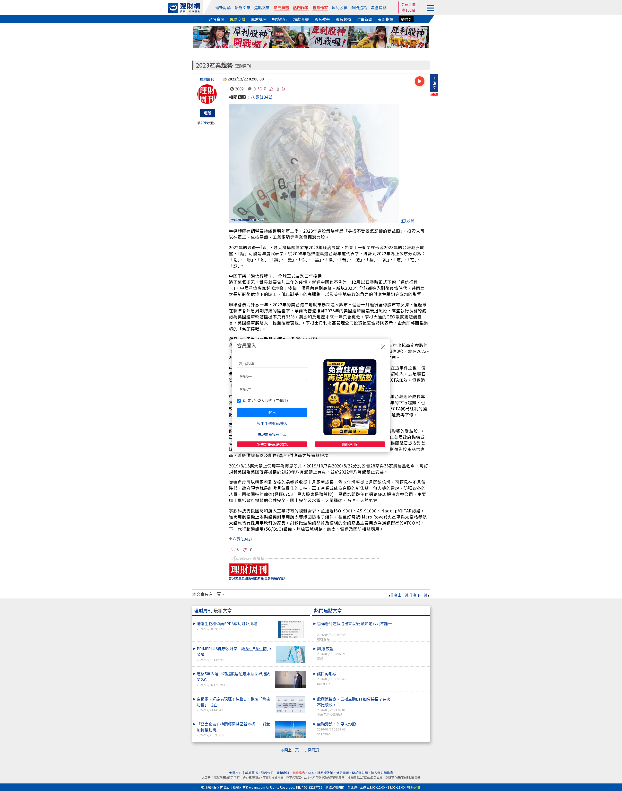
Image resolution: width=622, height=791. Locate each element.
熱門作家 (301, 7)
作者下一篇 (418, 595)
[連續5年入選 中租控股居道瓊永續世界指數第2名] (290, 679)
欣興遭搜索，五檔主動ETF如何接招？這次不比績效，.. (353, 706)
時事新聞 (364, 19)
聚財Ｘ (406, 19)
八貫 (255, 97)
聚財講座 (259, 19)
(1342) (266, 97)
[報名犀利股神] (311, 36)
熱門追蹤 (359, 7)
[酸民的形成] (411, 670)
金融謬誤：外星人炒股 (336, 728)
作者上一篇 (399, 595)
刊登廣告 (299, 772)
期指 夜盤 (331, 653)
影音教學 (322, 19)
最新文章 (242, 7)
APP (203, 123)
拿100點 (408, 10)
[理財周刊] (207, 94)
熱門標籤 (281, 7)
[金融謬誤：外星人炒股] (411, 721)
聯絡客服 (350, 444)
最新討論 (223, 7)
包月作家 (320, 7)
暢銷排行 (280, 19)
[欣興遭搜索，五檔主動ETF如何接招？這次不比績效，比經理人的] (411, 696)
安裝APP (235, 772)
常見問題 (342, 772)
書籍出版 (283, 772)
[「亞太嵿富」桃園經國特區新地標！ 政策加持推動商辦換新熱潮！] (290, 729)
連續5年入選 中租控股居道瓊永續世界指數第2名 (233, 679)
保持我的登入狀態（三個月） (266, 400)
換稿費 (434, 94)
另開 (410, 220)
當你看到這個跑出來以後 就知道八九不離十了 (354, 631)
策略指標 (385, 19)
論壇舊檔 (251, 772)
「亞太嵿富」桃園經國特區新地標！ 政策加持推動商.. (234, 729)
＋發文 (434, 82)
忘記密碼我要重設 (272, 434)
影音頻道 (343, 19)
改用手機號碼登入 (272, 423)
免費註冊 (408, 4)
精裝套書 (301, 19)
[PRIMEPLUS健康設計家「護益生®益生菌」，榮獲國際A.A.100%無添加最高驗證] (290, 654)
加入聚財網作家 (382, 772)
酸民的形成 (331, 678)
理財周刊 (243, 66)
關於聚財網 (360, 772)
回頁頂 (313, 749)
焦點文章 (262, 7)
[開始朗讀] (419, 81)
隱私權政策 (325, 772)
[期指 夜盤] (411, 645)
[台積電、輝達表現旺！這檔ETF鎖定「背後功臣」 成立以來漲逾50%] (290, 704)
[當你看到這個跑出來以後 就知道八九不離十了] (411, 620)
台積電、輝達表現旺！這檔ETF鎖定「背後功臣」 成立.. (233, 704)
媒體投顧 (378, 7)
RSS (311, 772)
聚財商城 (237, 19)
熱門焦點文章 (328, 610)
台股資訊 (216, 19)
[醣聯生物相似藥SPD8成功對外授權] (290, 629)
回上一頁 (291, 749)
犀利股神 (339, 7)
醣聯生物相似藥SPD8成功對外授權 (227, 626)
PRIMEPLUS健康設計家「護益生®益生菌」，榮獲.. (235, 654)
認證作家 (267, 772)
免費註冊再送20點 (272, 444)
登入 (272, 412)
